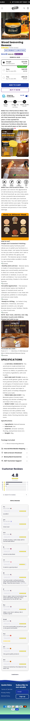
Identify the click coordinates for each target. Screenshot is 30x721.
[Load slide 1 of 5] (17, 38)
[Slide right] (28, 26)
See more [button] (23, 583)
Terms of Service (6, 689)
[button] (2, 8)
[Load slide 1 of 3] (13, 38)
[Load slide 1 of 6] (18, 38)
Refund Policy (5, 696)
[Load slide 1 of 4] (15, 38)
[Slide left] (2, 26)
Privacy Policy (5, 692)
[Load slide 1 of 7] (20, 38)
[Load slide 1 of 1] (10, 38)
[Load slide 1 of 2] (12, 38)
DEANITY (17, 712)
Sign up (22, 696)
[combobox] (26, 494)
